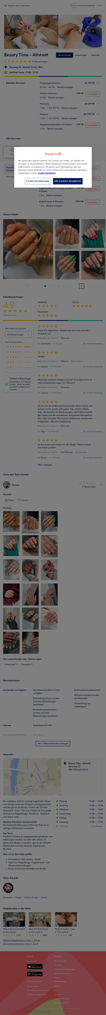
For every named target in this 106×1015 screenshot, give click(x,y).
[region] (53, 167)
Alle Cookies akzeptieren (67, 181)
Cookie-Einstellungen (38, 181)
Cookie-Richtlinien (47, 173)
